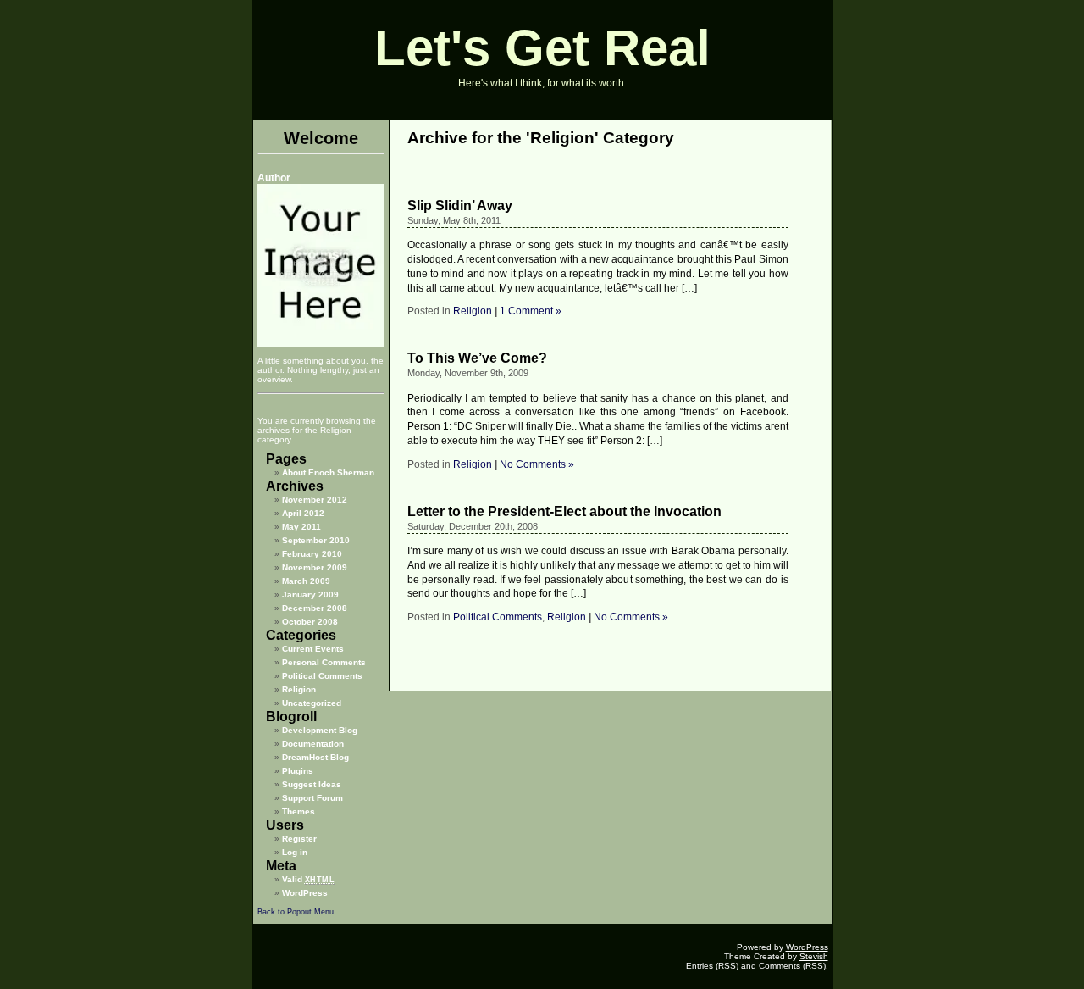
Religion (299, 689)
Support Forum (312, 798)
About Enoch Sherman (328, 472)
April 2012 (303, 513)
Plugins (297, 770)
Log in (294, 852)
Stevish (813, 956)
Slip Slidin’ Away (459, 205)
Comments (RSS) (792, 965)
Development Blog (319, 730)
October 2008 (310, 621)
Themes (298, 811)
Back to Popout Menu (295, 912)
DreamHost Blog (315, 757)
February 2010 (312, 553)
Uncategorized (311, 703)
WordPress (305, 892)
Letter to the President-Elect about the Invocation (564, 511)
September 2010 (316, 540)
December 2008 (314, 608)
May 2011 (301, 526)
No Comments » (537, 464)
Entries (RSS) (712, 965)
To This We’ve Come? (477, 358)
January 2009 (310, 594)
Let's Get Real (542, 47)
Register (299, 838)
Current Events (313, 648)
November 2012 (314, 499)
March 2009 (306, 581)
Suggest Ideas (311, 784)
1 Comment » (530, 311)
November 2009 (314, 567)
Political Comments (322, 676)
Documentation (313, 743)
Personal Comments (324, 662)
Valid (308, 879)
